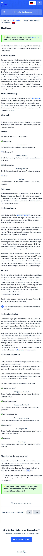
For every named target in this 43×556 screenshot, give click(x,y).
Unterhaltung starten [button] (23, 539)
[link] (13, 23)
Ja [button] (29, 512)
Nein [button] (36, 512)
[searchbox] (21, 12)
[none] (4, 4)
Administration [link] (15, 20)
